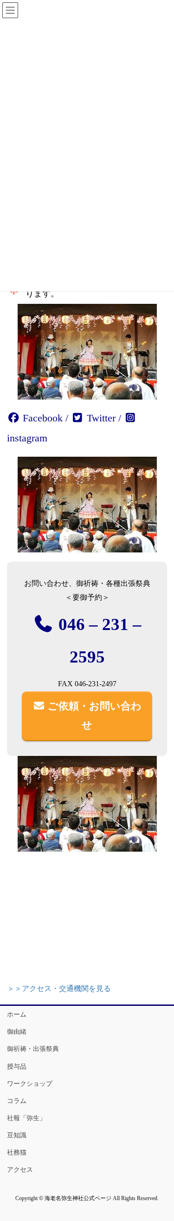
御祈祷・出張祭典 (33, 1048)
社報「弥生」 (26, 1118)
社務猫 (16, 1152)
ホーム (16, 1014)
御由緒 (16, 1031)
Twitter (100, 418)
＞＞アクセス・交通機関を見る (59, 988)
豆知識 (16, 1135)
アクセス (20, 1169)
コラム (16, 1100)
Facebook (41, 418)
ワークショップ (29, 1083)
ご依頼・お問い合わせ (93, 715)
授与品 (16, 1066)
